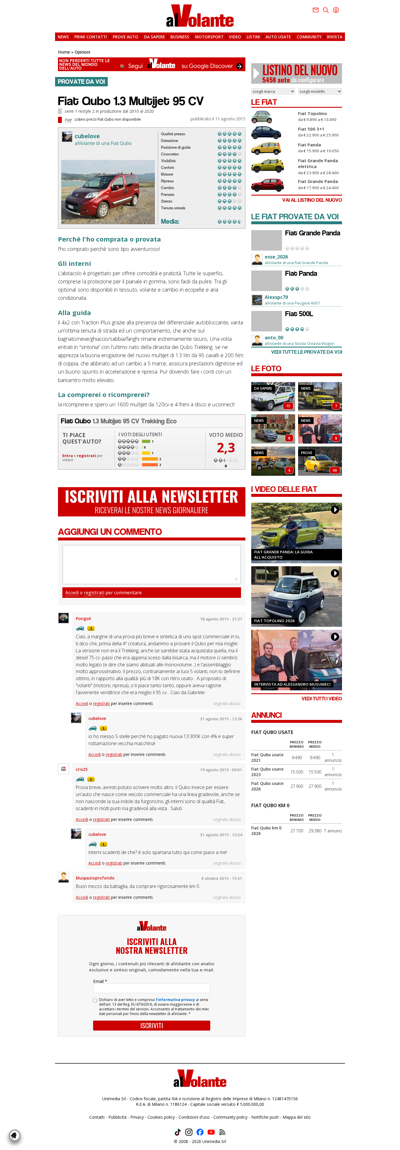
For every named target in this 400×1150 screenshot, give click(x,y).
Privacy (137, 1117)
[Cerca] (326, 10)
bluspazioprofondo (95, 878)
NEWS (63, 36)
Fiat (68, 120)
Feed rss (222, 1132)
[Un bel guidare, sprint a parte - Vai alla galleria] (320, 461)
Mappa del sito (297, 1117)
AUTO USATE (278, 36)
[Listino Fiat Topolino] (273, 117)
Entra (67, 455)
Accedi (72, 592)
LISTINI (253, 36)
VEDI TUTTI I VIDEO (322, 699)
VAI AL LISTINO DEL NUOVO (312, 200)
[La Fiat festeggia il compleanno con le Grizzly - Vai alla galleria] (273, 429)
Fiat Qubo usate (272, 732)
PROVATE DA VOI (81, 81)
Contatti (97, 1117)
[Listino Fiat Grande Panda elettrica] (273, 165)
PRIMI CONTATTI (90, 36)
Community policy (230, 1117)
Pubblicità (117, 1117)
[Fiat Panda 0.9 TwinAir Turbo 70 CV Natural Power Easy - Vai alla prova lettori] (266, 281)
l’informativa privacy (175, 999)
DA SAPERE (154, 36)
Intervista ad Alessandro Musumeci (292, 684)
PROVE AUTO (125, 36)
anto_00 (274, 337)
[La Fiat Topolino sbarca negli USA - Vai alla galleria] (273, 461)
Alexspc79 (276, 297)
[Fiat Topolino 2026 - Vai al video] (296, 596)
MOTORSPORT (209, 36)
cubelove (87, 136)
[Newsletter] (316, 10)
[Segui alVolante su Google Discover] (151, 64)
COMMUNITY (309, 36)
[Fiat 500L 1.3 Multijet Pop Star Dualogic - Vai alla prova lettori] (266, 321)
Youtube (211, 1132)
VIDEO (235, 36)
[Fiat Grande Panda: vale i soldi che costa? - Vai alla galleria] (320, 396)
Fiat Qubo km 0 (270, 805)
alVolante (200, 15)
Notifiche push (265, 1117)
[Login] (336, 10)
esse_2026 (276, 257)
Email (100, 981)
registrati (86, 455)
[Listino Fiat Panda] (273, 148)
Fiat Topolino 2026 (274, 620)
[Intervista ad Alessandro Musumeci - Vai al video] (296, 660)
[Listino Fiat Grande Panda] (273, 185)
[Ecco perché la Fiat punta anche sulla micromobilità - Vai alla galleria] (320, 429)
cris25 (82, 769)
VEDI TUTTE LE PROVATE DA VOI (306, 352)
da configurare (299, 73)
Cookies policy (161, 1117)
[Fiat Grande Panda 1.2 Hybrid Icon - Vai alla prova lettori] (266, 240)
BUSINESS (179, 36)
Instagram (188, 1132)
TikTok (177, 1132)
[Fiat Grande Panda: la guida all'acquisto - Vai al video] (296, 533)
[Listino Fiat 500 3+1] (273, 132)
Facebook (200, 1132)
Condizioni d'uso (194, 1117)
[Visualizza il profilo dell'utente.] (67, 137)
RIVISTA (334, 36)
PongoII (83, 618)
